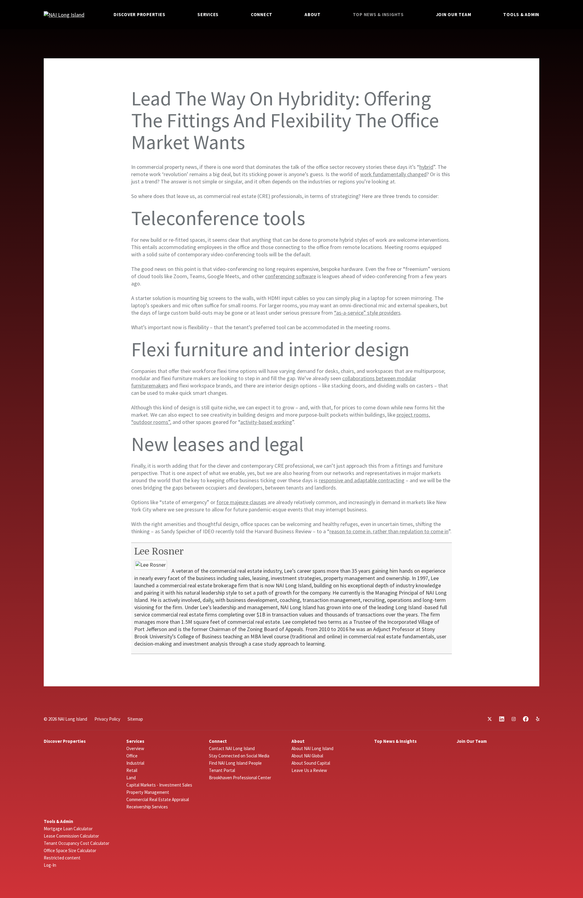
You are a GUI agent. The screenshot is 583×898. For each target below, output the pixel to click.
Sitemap (135, 719)
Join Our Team (453, 14)
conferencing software (290, 276)
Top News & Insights (378, 14)
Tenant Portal (222, 770)
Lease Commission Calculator (71, 836)
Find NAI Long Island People (235, 763)
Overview (135, 748)
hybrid (426, 166)
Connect (261, 14)
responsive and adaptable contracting (361, 480)
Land (131, 777)
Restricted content (62, 858)
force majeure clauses (241, 502)
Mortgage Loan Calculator (68, 828)
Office (132, 756)
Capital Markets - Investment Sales (159, 785)
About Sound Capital (311, 763)
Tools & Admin (521, 14)
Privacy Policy (107, 719)
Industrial (135, 763)
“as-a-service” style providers (367, 312)
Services (208, 14)
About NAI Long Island (312, 748)
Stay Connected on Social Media (239, 756)
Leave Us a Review (309, 770)
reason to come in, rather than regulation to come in (388, 531)
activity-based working (266, 421)
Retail (131, 770)
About (313, 14)
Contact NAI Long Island (232, 748)
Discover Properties (139, 14)
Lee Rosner (159, 551)
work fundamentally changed (393, 174)
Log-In (50, 865)
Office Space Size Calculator (70, 850)
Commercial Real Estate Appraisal (157, 799)
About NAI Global (307, 756)
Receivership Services (147, 807)
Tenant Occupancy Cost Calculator (76, 843)
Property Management (147, 792)
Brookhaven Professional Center (240, 777)
